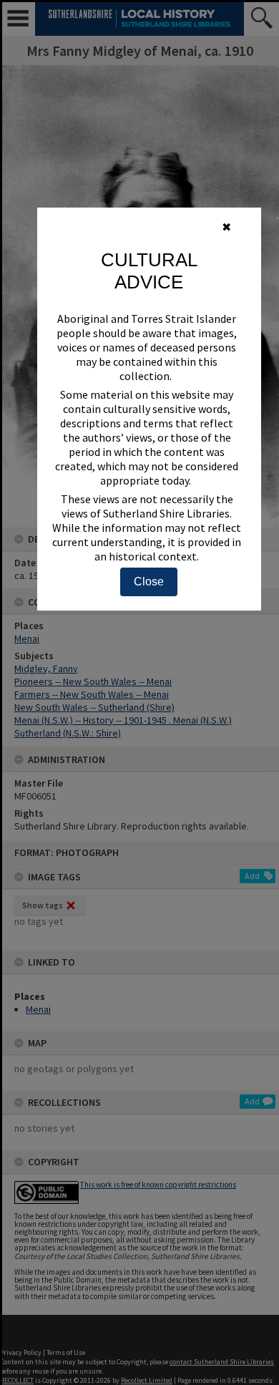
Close (149, 581)
